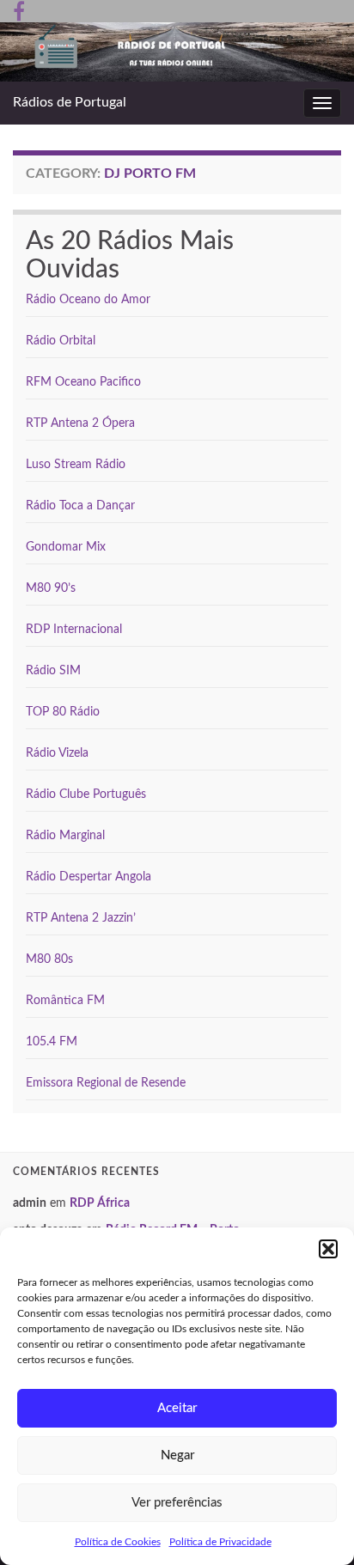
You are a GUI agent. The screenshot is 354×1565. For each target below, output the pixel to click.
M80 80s (49, 959)
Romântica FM (65, 1001)
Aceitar (177, 1408)
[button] (328, 1248)
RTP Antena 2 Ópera (80, 423)
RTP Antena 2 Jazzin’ (81, 918)
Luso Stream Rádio (75, 465)
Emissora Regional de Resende (106, 1083)
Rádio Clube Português (86, 795)
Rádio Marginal (65, 836)
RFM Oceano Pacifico (83, 382)
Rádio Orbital (60, 341)
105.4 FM (51, 1042)
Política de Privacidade (220, 1542)
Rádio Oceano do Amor (88, 300)
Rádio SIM (53, 671)
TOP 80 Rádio (63, 712)
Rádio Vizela (57, 753)
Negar (177, 1455)
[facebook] (19, 10)
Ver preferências (177, 1502)
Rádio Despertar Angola (88, 877)
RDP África (100, 1203)
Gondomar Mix (66, 547)
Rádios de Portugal (69, 102)
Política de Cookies (118, 1542)
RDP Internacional (74, 630)
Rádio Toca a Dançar (80, 506)
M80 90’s (51, 588)
